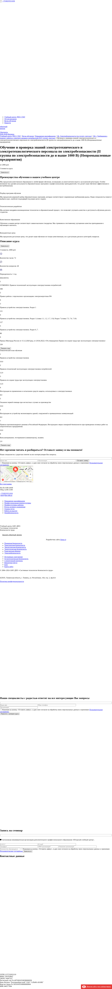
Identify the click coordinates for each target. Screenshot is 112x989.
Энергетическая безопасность (15, 549)
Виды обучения (10, 121)
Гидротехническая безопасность (16, 559)
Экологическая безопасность (15, 547)
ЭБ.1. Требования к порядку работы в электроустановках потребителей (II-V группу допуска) (53, 137)
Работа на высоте (10, 511)
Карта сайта (8, 567)
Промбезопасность (11, 513)
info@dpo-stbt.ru (6, 495)
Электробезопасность (12, 553)
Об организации (10, 119)
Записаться (5, 172)
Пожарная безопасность (13, 543)
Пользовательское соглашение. (11, 851)
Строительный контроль (13, 561)
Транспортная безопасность (14, 545)
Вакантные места (10, 563)
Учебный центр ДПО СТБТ (14, 117)
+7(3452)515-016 (9, 1)
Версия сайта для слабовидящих (98, 986)
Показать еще (5, 348)
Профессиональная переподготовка (17, 503)
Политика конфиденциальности (12, 581)
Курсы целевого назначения (14, 507)
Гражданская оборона (12, 551)
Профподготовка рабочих (14, 505)
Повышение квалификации (45, 136)
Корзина (11, 134)
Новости (7, 123)
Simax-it (63, 540)
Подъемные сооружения (13, 557)
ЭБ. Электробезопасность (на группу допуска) (74, 136)
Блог (6, 565)
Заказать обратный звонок (12, 535)
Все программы (6, 484)
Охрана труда (9, 509)
